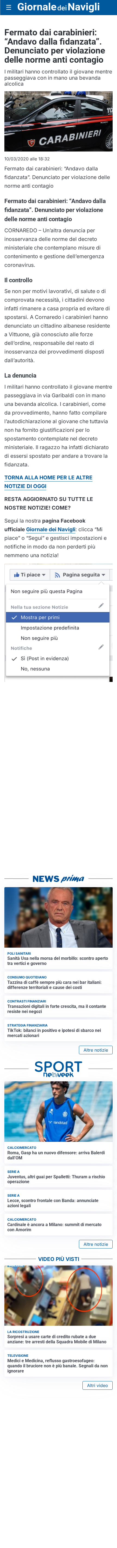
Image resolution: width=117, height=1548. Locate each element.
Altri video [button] (97, 1385)
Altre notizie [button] (96, 1050)
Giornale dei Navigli (50, 529)
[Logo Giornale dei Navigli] (58, 8)
